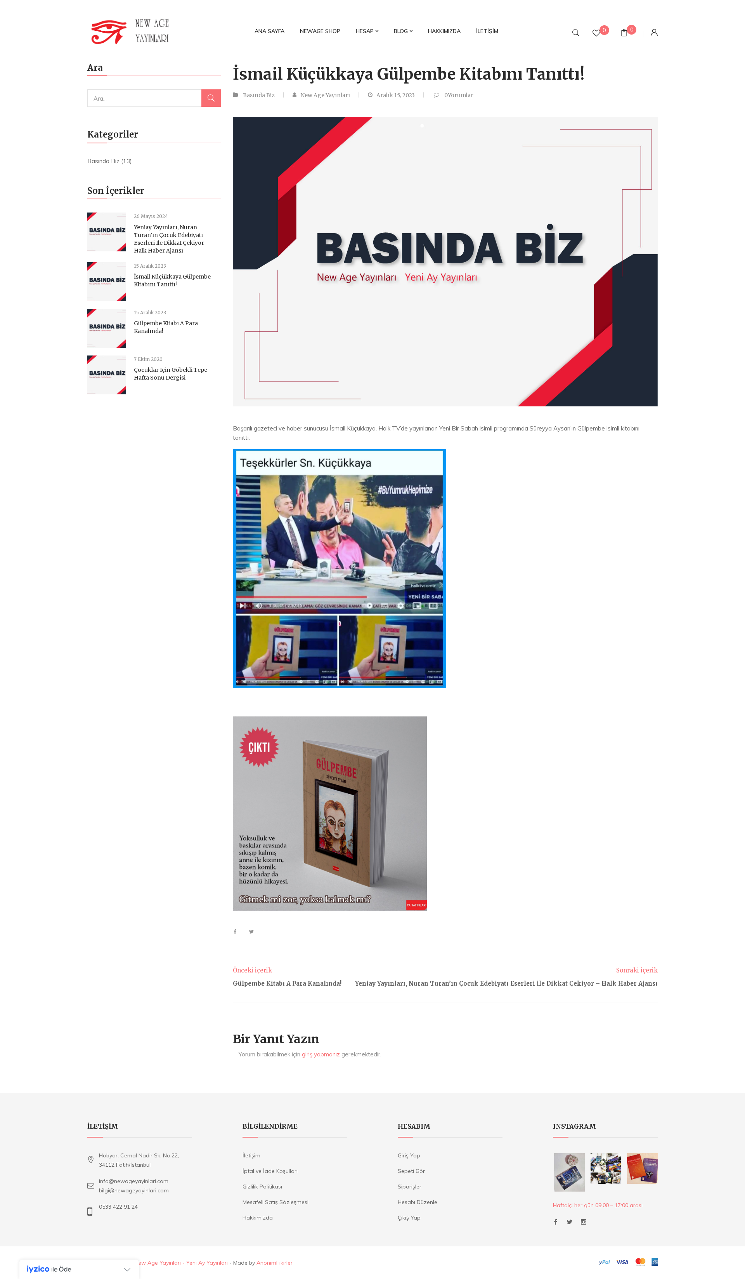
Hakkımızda (258, 1217)
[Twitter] (248, 932)
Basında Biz (103, 161)
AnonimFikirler (274, 1262)
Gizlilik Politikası (262, 1186)
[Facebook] (238, 932)
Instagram (583, 1224)
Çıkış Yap (409, 1217)
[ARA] (211, 98)
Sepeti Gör (411, 1170)
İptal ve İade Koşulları (270, 1170)
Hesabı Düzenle (417, 1202)
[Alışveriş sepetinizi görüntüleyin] (624, 33)
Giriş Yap (409, 1155)
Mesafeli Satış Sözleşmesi (275, 1202)
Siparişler (409, 1186)
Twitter (569, 1224)
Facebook (555, 1224)
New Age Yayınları (325, 95)
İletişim (251, 1155)
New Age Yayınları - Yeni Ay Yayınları (181, 1262)
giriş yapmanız (321, 1054)
